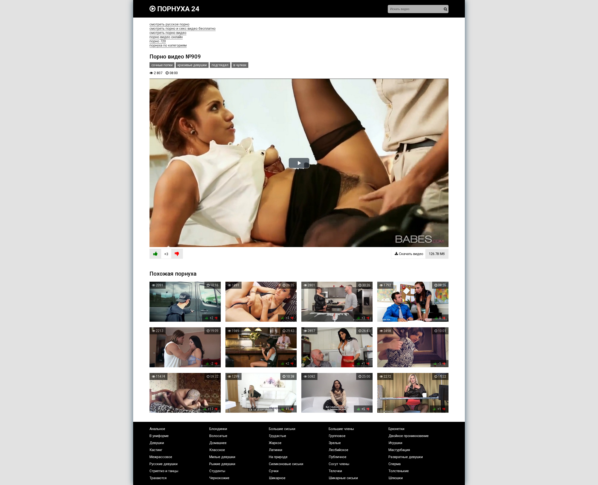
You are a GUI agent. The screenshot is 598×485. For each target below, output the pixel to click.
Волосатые (218, 436)
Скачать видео (421, 254)
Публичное (337, 457)
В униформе (159, 436)
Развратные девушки (405, 457)
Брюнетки (396, 429)
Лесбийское (338, 450)
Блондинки (218, 429)
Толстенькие (398, 471)
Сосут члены (339, 464)
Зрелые (335, 443)
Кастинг (156, 450)
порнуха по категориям (168, 45)
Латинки (275, 450)
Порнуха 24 (177, 9)
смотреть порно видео (168, 33)
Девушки (157, 443)
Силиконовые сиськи (286, 464)
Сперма (394, 464)
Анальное (157, 429)
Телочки (335, 471)
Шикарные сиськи (343, 478)
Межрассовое (161, 457)
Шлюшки (395, 478)
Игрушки (395, 443)
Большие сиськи (282, 429)
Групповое (337, 436)
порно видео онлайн (166, 37)
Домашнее (218, 443)
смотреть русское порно (169, 24)
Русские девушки (164, 464)
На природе (278, 457)
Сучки (273, 471)
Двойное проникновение (408, 436)
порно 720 (158, 41)
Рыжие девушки (222, 464)
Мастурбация (399, 450)
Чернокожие (219, 478)
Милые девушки (222, 457)
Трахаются (158, 478)
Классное (217, 450)
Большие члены (341, 429)
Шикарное (277, 478)
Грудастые (277, 436)
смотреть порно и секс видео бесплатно (183, 28)
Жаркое (275, 443)
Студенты (217, 471)
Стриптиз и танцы (164, 471)
